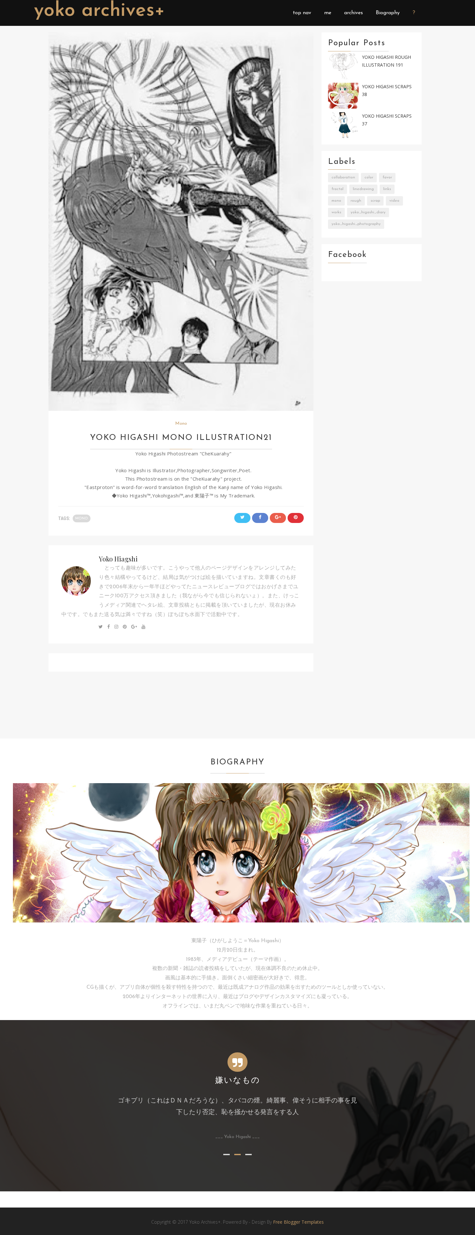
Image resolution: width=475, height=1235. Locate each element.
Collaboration (343, 177)
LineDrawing (363, 189)
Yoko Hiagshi (118, 558)
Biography (388, 13)
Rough (356, 201)
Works (336, 212)
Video (394, 201)
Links (387, 189)
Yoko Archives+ (99, 11)
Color (368, 177)
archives (353, 13)
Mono (181, 423)
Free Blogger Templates (298, 1222)
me (327, 13)
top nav (302, 13)
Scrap (375, 201)
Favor (387, 177)
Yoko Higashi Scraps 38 (387, 90)
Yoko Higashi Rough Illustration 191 (386, 61)
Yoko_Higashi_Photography (356, 224)
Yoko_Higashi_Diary (368, 212)
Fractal (337, 189)
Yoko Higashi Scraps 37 (387, 120)
